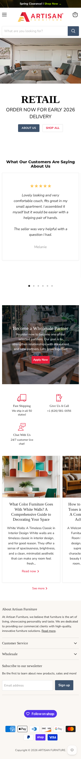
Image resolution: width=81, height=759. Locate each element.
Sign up (64, 685)
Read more (48, 631)
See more (38, 588)
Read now (29, 571)
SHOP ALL (52, 128)
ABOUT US (29, 128)
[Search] (73, 31)
